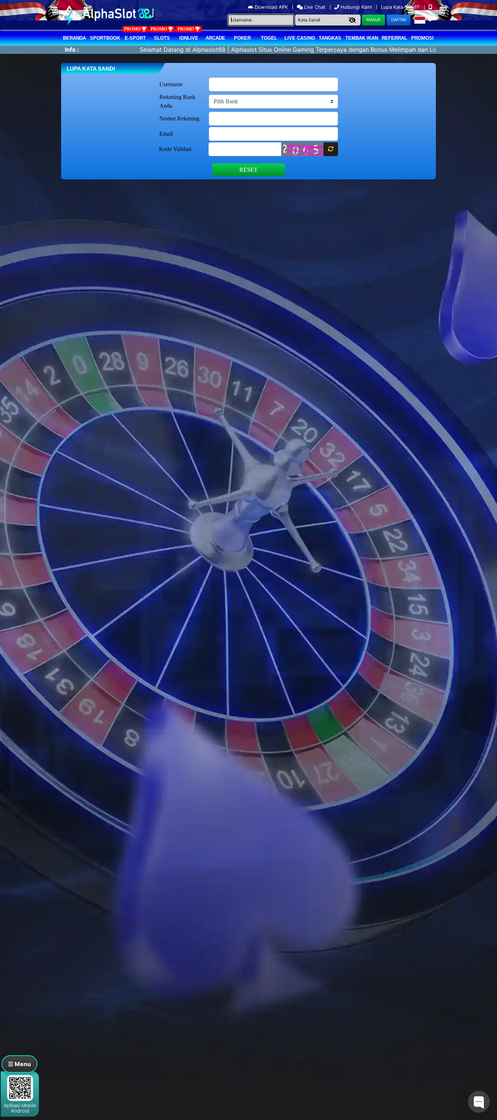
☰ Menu (19, 1064)
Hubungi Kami (356, 7)
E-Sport (135, 38)
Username (171, 84)
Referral (394, 38)
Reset (248, 170)
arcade (215, 38)
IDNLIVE (188, 38)
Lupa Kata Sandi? (401, 7)
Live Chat (314, 7)
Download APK (271, 7)
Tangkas (330, 38)
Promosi (422, 38)
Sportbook (105, 38)
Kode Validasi (175, 149)
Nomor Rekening (179, 118)
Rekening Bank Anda (177, 101)
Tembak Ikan (361, 38)
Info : (72, 49)
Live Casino (300, 38)
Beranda (74, 38)
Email (166, 134)
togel (269, 38)
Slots (162, 38)
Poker (242, 38)
